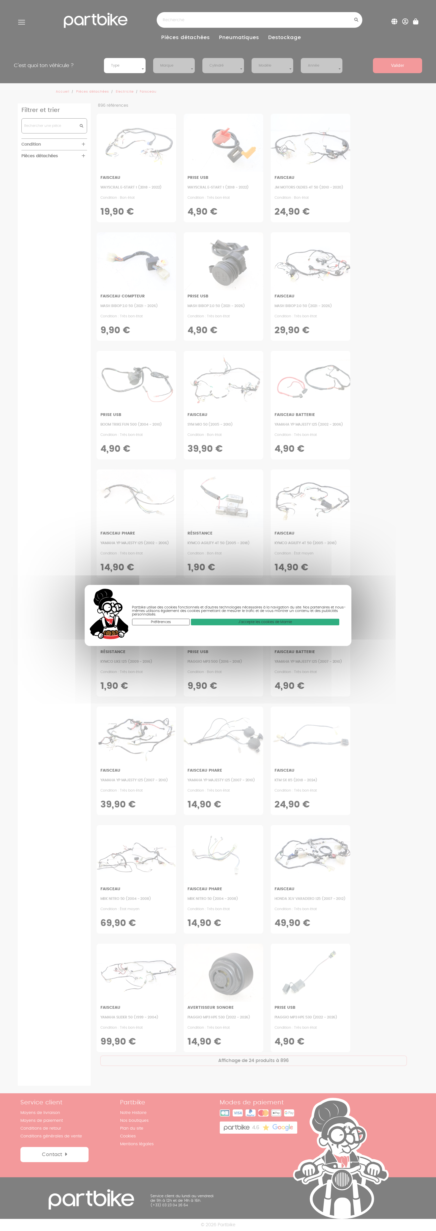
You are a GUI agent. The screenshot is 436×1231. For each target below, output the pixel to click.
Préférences (161, 622)
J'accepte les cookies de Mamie (265, 622)
